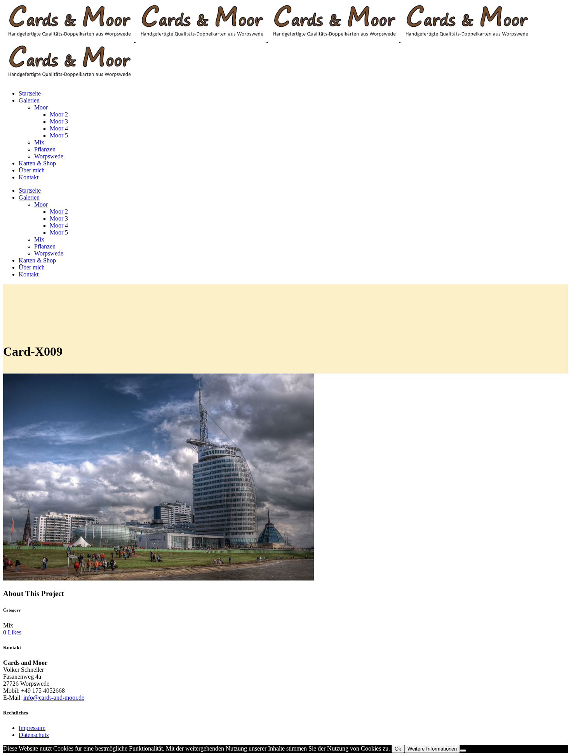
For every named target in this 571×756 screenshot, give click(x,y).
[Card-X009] (158, 578)
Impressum (32, 728)
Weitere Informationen (432, 749)
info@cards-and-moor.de (53, 697)
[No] (463, 750)
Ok (398, 749)
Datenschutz (34, 735)
